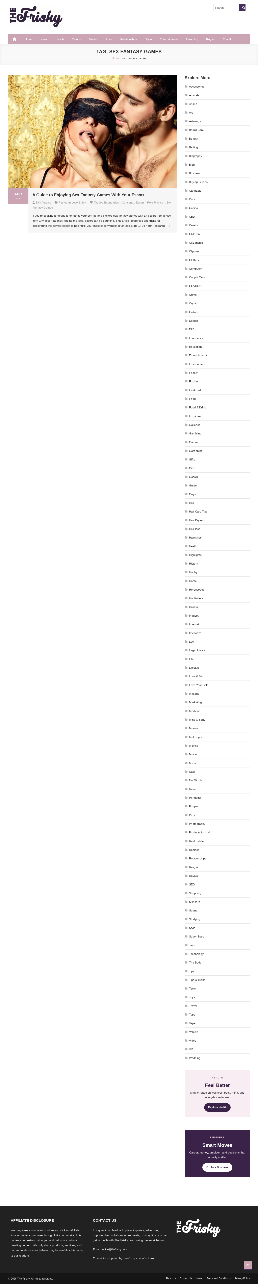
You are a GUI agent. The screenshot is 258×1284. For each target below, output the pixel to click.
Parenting (192, 39)
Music (193, 763)
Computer (195, 268)
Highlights (195, 554)
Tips (191, 971)
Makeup (194, 693)
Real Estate (196, 841)
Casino (193, 208)
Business (195, 173)
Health (60, 39)
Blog (192, 164)
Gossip (193, 476)
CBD (192, 216)
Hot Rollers (196, 598)
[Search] (242, 7)
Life (191, 659)
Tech (192, 945)
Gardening (196, 450)
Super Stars (196, 936)
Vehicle (193, 1031)
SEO (192, 884)
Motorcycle (196, 737)
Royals (210, 39)
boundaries (111, 202)
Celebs (76, 39)
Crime (193, 294)
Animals (194, 95)
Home (28, 39)
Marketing (195, 702)
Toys (192, 997)
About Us (171, 1278)
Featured (195, 390)
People (193, 806)
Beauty (193, 138)
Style (149, 39)
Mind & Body (197, 719)
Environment (197, 364)
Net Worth (195, 780)
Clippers (194, 251)
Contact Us (186, 1278)
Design (193, 320)
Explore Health (217, 1107)
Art (191, 112)
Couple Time (197, 277)
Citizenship (196, 242)
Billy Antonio (43, 202)
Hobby (193, 572)
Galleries (194, 424)
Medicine (195, 711)
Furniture (195, 416)
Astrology (195, 121)
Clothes (194, 260)
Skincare (194, 901)
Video (192, 1040)
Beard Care (196, 130)
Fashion (194, 381)
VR (191, 1049)
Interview (195, 633)
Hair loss (194, 528)
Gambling (195, 433)
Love (109, 39)
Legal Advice (197, 650)
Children (194, 234)
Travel (227, 39)
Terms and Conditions (219, 1278)
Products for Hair (200, 832)
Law (191, 641)
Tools (192, 988)
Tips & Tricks (197, 979)
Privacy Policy (242, 1278)
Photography (197, 823)
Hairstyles (195, 537)
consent (127, 202)
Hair (191, 502)
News (44, 39)
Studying (194, 919)
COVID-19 (195, 286)
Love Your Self (198, 685)
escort (140, 202)
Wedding (194, 1058)
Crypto (193, 303)
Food (192, 398)
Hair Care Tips (198, 511)
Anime (193, 103)
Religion (194, 867)
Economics (196, 338)
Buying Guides (198, 182)
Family (193, 372)
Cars (192, 199)
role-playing (155, 202)
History (193, 563)
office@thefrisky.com (114, 1249)
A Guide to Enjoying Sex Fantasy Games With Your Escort (88, 195)
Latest (199, 1278)
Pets (192, 815)
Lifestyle (194, 667)
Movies (93, 39)
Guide (193, 485)
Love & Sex (79, 202)
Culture (193, 312)
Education (195, 346)
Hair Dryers (196, 520)
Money (193, 728)
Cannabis (195, 190)
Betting (193, 147)
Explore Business (217, 1167)
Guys (192, 494)
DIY (191, 329)
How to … (195, 607)
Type (192, 1014)
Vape (192, 1023)
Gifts (192, 459)
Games (193, 442)
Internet (194, 624)
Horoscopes (196, 589)
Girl (191, 468)
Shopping (195, 893)
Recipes (194, 849)
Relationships (128, 39)
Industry (194, 615)
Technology (196, 953)
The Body (195, 962)
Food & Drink (197, 407)
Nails (192, 771)
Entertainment (169, 39)
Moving (193, 754)
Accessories (196, 86)
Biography (195, 156)
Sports (193, 910)
